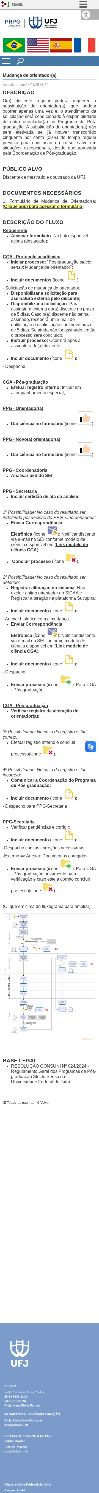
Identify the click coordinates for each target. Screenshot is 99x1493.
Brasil (17, 4)
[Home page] (30, 35)
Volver (45, 1103)
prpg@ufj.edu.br (16, 1424)
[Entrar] (4, 4)
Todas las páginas (20, 1103)
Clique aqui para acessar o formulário (43, 206)
